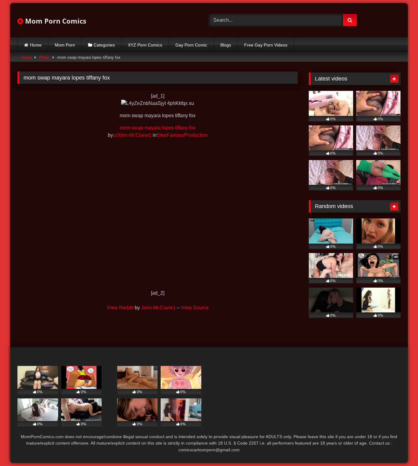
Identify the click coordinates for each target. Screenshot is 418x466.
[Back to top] (399, 448)
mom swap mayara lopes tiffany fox (158, 127)
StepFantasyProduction (182, 135)
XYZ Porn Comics (145, 45)
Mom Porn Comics (54, 20)
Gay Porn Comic (191, 45)
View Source (195, 307)
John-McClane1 (158, 307)
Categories (104, 45)
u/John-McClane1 (132, 135)
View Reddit (120, 307)
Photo (44, 57)
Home (36, 45)
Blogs (225, 45)
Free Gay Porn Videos (265, 45)
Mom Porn (65, 45)
